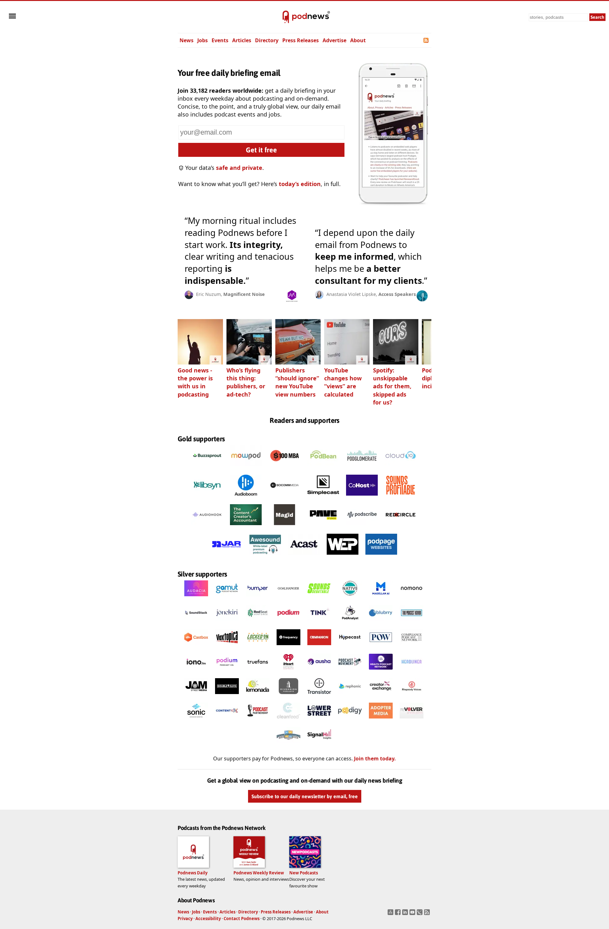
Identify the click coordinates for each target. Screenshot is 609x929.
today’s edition (300, 184)
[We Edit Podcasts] (342, 556)
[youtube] (413, 914)
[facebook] (398, 914)
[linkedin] (405, 914)
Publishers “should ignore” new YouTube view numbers (297, 382)
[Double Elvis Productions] (227, 695)
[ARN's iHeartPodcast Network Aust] (288, 671)
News (186, 40)
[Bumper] (257, 597)
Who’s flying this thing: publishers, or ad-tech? (245, 382)
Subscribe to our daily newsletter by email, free (305, 796)
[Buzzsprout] (207, 467)
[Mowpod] (245, 467)
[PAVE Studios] (323, 526)
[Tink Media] (319, 622)
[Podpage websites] (381, 556)
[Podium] (288, 622)
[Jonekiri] (227, 622)
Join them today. (375, 758)
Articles (241, 40)
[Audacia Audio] (196, 597)
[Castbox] (196, 646)
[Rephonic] (350, 695)
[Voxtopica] (227, 646)
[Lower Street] (319, 720)
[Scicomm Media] (284, 497)
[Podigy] (350, 720)
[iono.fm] (196, 671)
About (358, 40)
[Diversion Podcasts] (288, 695)
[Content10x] (227, 720)
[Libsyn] (207, 497)
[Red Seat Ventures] (257, 622)
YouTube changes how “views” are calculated (343, 382)
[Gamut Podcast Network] (227, 597)
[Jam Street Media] (196, 695)
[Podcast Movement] (350, 671)
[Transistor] (319, 695)
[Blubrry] (380, 622)
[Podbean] (323, 467)
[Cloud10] (400, 467)
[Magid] (284, 526)
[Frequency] (288, 646)
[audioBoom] (245, 497)
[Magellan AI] (380, 597)
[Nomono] (411, 597)
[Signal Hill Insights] (319, 744)
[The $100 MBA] (284, 467)
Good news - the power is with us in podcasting (195, 382)
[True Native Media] (350, 597)
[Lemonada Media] (257, 695)
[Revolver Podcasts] (411, 720)
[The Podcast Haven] (411, 622)
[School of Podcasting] (288, 744)
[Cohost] (362, 497)
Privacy (185, 918)
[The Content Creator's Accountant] (245, 526)
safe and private (239, 167)
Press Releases (300, 40)
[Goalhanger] (288, 597)
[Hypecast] (350, 646)
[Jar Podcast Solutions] (226, 556)
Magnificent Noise (244, 294)
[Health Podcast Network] (380, 671)
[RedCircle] (400, 526)
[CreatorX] (380, 695)
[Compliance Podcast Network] (411, 646)
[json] (420, 914)
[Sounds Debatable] (319, 597)
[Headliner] (411, 671)
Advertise (334, 40)
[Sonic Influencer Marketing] (196, 720)
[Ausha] (319, 671)
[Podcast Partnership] (257, 720)
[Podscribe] (362, 526)
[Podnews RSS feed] (426, 40)
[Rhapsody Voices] (411, 695)
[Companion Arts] (319, 646)
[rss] (427, 914)
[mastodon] (391, 914)
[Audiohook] (207, 526)
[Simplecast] (323, 497)
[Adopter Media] (380, 720)
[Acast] (304, 556)
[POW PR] (380, 646)
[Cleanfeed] (288, 720)
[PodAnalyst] (350, 622)
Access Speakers (397, 294)
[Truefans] (257, 671)
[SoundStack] (196, 622)
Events (220, 40)
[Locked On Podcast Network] (257, 646)
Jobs (202, 40)
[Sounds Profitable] (400, 497)
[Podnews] (285, 17)
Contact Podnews (241, 918)
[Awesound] (265, 556)
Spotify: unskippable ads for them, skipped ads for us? (392, 386)
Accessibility (208, 918)
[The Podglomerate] (362, 467)
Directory (266, 40)
